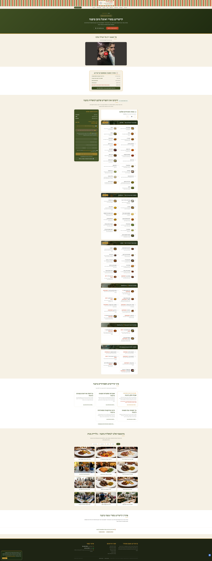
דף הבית (125, 7)
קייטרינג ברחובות (101, 531)
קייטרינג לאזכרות (113, 550)
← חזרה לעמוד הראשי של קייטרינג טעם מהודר (106, 423)
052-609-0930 (85, 546)
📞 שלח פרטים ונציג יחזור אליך (86, 154)
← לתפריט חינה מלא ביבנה (110, 419)
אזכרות (104, 7)
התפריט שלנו (99, 7)
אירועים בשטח (95, 444)
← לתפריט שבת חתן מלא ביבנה (131, 404)
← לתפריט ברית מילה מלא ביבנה (88, 404)
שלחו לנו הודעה (86, 548)
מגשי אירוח (102, 444)
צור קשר (93, 7)
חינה (107, 7)
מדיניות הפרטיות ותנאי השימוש (87, 150)
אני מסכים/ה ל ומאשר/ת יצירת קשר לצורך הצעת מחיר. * (86, 151)
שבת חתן (121, 7)
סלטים (108, 444)
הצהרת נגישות (101, 558)
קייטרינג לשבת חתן (113, 546)
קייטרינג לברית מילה (112, 547)
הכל (118, 444)
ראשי (109, 13)
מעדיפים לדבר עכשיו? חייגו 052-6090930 (86, 156)
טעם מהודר (109, 2)
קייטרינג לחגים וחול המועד (112, 553)
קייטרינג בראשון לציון (110, 531)
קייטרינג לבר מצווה (113, 549)
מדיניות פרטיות (107, 558)
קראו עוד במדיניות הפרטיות (10, 556)
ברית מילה (116, 7)
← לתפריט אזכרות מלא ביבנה (110, 404)
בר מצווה (111, 7)
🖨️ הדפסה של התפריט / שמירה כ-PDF (86, 158)
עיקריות (113, 444)
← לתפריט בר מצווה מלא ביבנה (131, 419)
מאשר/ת (4, 558)
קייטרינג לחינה (113, 552)
